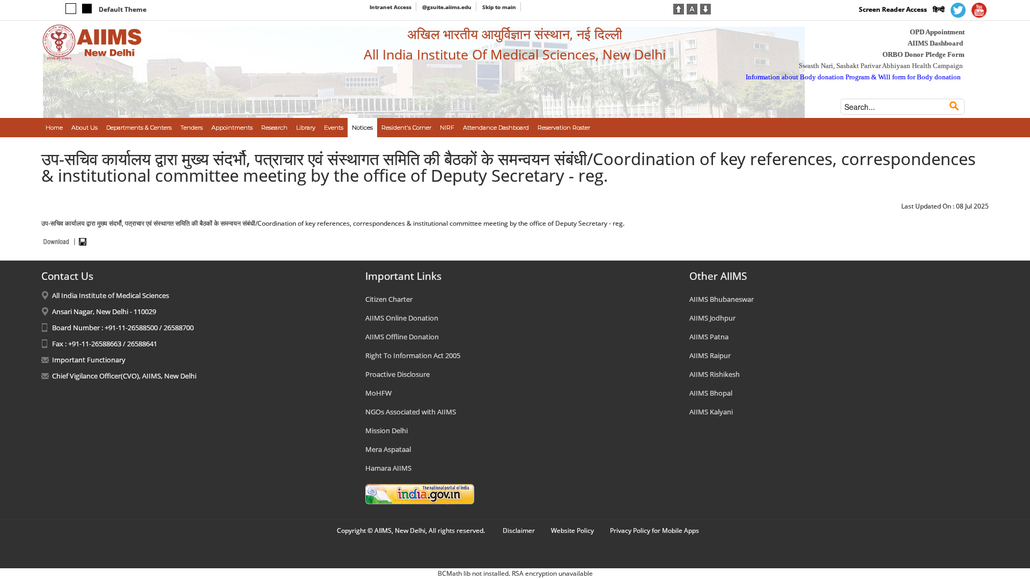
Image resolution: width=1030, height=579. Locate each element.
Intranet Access (390, 7)
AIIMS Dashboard (935, 43)
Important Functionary (89, 360)
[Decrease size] (705, 8)
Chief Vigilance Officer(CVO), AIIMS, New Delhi (124, 376)
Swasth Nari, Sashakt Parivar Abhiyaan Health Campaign (881, 66)
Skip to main (499, 7)
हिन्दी (939, 9)
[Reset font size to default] (692, 8)
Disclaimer (519, 530)
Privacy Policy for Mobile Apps (654, 530)
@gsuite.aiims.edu (447, 7)
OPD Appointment (937, 32)
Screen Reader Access (893, 9)
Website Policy (572, 530)
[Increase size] (678, 8)
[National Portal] (419, 493)
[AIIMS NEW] (92, 42)
